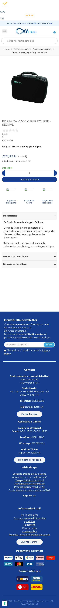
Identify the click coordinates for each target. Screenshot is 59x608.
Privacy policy (29, 528)
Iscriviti (49, 344)
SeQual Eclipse (45, 246)
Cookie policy (29, 531)
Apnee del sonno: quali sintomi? (29, 477)
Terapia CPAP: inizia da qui (29, 480)
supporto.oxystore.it (29, 452)
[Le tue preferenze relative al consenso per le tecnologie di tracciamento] (4, 603)
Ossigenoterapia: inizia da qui (29, 483)
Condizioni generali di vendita (30, 518)
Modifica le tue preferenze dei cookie (29, 534)
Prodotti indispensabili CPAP (29, 487)
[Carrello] (53, 31)
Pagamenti (29, 525)
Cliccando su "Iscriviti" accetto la (27, 352)
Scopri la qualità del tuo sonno (29, 474)
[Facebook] (20, 501)
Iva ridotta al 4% (29, 515)
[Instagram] (26, 501)
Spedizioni (29, 521)
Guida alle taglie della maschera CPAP (29, 490)
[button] (29, 414)
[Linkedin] (32, 501)
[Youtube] (38, 501)
